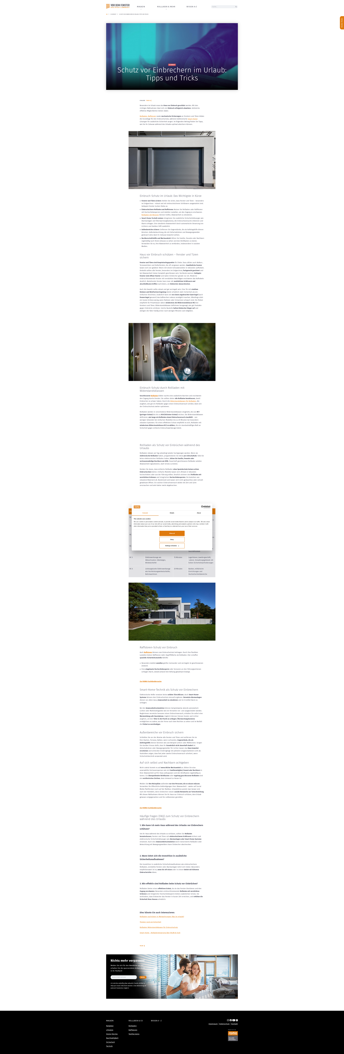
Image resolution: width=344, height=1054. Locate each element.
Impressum (213, 1024)
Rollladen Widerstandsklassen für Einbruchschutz (159, 927)
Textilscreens (134, 1034)
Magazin (141, 7)
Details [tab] (172, 513)
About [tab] (199, 513)
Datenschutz (224, 1024)
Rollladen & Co (136, 1021)
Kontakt (234, 1024)
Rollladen (143, 116)
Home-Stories (112, 1034)
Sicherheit (113, 14)
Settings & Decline (171, 545)
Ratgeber (110, 1026)
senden (143, 977)
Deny (172, 539)
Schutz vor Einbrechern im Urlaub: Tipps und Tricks (133, 14)
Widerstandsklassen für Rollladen (183, 401)
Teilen (148, 100)
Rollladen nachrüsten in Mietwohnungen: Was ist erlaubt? (162, 917)
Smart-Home (192, 119)
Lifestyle (109, 1030)
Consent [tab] (145, 513)
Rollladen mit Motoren (150, 215)
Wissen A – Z (156, 1021)
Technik (109, 1046)
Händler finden (342, 23)
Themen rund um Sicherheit (150, 922)
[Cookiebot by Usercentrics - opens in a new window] (202, 507)
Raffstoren (152, 116)
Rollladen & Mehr (166, 7)
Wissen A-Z (192, 7)
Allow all (172, 533)
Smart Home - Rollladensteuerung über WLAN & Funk (160, 933)
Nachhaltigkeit (112, 1038)
